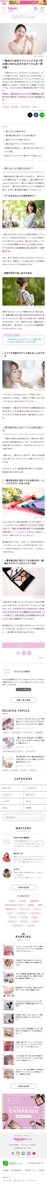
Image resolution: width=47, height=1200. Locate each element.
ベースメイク (31, 788)
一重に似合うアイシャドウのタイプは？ (20, 143)
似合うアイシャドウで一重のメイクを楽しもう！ (23, 155)
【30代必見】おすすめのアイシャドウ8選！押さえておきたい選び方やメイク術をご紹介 (24, 340)
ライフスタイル (18, 926)
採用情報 (41, 1170)
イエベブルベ (16, 732)
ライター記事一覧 (24, 689)
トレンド (37, 909)
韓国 (40, 905)
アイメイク (14, 104)
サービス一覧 (7, 1180)
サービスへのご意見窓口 (28, 1145)
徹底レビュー (11, 909)
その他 (28, 808)
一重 (33, 107)
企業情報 (5, 1170)
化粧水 (35, 917)
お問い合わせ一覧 (18, 1180)
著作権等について (30, 1170)
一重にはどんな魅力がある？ (15, 131)
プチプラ (24, 770)
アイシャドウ (25, 107)
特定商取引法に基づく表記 (22, 1148)
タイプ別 (31, 926)
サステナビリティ (31, 1180)
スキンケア (6, 788)
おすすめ (15, 107)
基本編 (31, 905)
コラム (5, 808)
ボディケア (30, 794)
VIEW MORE (23, 887)
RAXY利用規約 (14, 1145)
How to (6, 107)
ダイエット (12, 921)
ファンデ (35, 921)
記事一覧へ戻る (24, 699)
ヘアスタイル (21, 913)
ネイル (28, 801)
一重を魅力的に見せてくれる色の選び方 (20, 135)
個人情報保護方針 (16, 1170)
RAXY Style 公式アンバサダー (13, 751)
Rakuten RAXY (13, 9)
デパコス (33, 770)
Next (41, 657)
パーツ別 (24, 917)
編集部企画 (34, 901)
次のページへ (23, 645)
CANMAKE (38, 732)
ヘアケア (5, 801)
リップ (10, 913)
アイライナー (28, 732)
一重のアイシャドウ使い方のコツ (17, 139)
